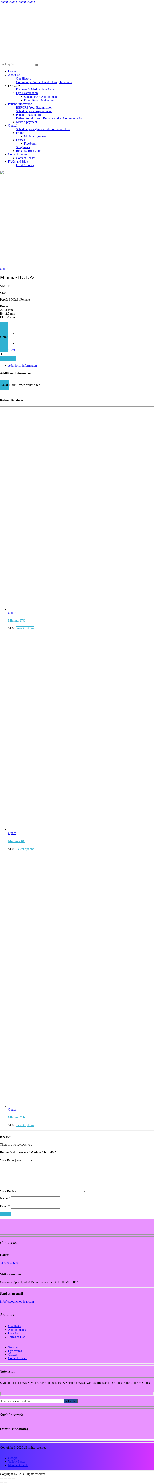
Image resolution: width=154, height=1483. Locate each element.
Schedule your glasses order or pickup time (43, 129)
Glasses (13, 1354)
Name (5, 1198)
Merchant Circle (18, 1465)
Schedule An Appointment (41, 96)
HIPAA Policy (25, 165)
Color (4, 337)
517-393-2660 (9, 1263)
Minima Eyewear (35, 136)
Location (13, 1333)
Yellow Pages (16, 1461)
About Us (14, 75)
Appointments (17, 1329)
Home (12, 71)
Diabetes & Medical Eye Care (35, 89)
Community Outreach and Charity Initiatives (44, 82)
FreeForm (30, 143)
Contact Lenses (17, 154)
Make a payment (26, 122)
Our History (23, 78)
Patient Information (20, 104)
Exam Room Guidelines (39, 100)
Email (5, 1206)
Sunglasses (23, 147)
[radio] (20, 330)
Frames (20, 132)
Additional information (22, 365)
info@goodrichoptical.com (17, 1301)
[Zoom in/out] (1, 1478)
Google (12, 1458)
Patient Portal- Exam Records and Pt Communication (49, 118)
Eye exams (15, 1351)
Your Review (8, 1191)
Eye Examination (27, 93)
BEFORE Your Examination (34, 107)
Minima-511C (17, 1117)
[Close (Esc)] (13, 1478)
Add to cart (8, 358)
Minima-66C (16, 841)
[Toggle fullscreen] (5, 1478)
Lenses (20, 140)
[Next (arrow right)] (5, 1482)
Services (13, 1347)
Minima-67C (16, 620)
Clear (11, 350)
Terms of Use (16, 1337)
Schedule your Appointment (34, 111)
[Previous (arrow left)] (1, 1482)
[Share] (9, 1478)
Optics (4, 268)
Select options (25, 628)
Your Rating (7, 1160)
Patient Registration (28, 114)
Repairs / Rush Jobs (28, 150)
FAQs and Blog (18, 161)
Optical (12, 125)
